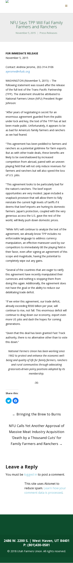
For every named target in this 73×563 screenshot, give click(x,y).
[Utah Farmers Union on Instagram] (36, 527)
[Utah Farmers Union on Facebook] (7, 527)
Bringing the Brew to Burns (36, 414)
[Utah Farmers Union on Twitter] (21, 527)
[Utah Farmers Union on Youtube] (51, 527)
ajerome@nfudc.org (18, 71)
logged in (30, 474)
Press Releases (48, 33)
